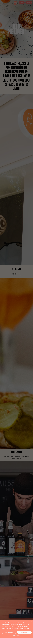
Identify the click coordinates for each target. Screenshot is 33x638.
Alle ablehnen (9, 632)
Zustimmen (24, 632)
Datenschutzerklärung (23, 628)
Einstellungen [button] (16, 635)
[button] (27, 308)
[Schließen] (31, 622)
